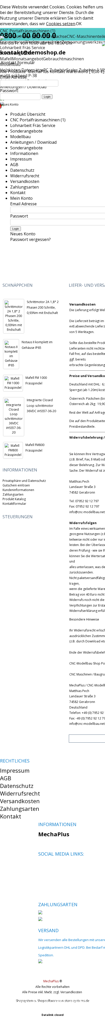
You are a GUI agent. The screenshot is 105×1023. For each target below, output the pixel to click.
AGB (14, 164)
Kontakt (57, 71)
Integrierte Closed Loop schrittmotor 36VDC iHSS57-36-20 (41, 405)
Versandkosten (24, 181)
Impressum (21, 159)
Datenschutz (22, 170)
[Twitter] (50, 866)
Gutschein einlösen (16, 485)
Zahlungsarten (24, 187)
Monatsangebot (27, 59)
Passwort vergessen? (30, 239)
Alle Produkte (13, 71)
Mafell (6, 59)
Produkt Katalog (14, 499)
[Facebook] (42, 866)
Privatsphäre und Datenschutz (24, 481)
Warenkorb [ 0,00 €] (85, 71)
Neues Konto (9, 104)
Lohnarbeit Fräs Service (32, 125)
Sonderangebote (26, 131)
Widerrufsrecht (24, 176)
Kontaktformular (14, 503)
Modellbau (20, 136)
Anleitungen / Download (33, 142)
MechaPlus (38, 71)
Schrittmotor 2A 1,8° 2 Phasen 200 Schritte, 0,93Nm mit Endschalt (43, 307)
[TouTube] (59, 866)
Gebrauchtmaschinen (63, 59)
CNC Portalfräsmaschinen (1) (37, 120)
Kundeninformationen (18, 490)
